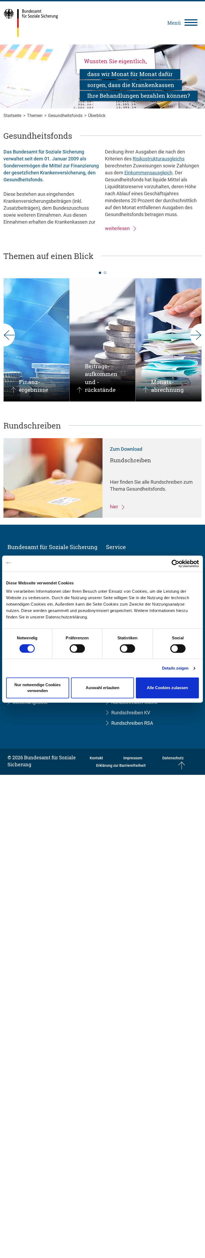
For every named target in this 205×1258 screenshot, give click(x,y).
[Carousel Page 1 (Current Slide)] (100, 273)
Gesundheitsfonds (66, 115)
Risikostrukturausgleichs (158, 159)
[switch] (77, 648)
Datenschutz (173, 758)
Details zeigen (175, 668)
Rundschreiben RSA (132, 723)
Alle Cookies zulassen (167, 688)
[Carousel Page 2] (105, 273)
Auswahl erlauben (102, 688)
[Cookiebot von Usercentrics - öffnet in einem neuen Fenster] (175, 563)
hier (114, 506)
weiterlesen (118, 228)
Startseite (12, 115)
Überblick (96, 115)
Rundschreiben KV (130, 712)
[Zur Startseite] (30, 23)
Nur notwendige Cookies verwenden (37, 688)
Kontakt (96, 758)
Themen (35, 115)
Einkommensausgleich (148, 172)
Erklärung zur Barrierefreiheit (121, 765)
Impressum (132, 758)
